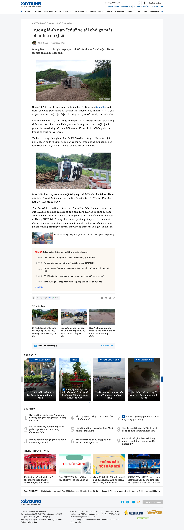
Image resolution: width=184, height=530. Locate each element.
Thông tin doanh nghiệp (37, 451)
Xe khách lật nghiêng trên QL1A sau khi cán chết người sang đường (84, 234)
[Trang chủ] (22, 11)
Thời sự (28, 11)
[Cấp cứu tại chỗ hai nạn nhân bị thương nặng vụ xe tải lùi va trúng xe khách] (74, 317)
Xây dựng (37, 11)
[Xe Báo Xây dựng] (155, 512)
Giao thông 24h (64, 23)
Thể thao (109, 11)
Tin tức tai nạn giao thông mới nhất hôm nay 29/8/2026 (69, 263)
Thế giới (130, 11)
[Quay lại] (33, 297)
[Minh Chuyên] (34, 43)
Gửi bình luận (107, 346)
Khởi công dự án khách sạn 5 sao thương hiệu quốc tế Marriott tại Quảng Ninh (38, 480)
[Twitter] (106, 298)
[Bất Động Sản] (133, 512)
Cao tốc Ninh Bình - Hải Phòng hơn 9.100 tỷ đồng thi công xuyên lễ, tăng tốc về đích (47, 418)
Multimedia (154, 11)
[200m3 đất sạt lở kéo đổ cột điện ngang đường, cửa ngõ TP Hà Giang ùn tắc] (45, 317)
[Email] (110, 298)
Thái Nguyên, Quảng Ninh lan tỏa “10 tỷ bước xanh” (94, 417)
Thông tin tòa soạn (153, 502)
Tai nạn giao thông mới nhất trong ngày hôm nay (65, 252)
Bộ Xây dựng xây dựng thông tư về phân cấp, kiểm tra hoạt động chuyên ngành (46, 429)
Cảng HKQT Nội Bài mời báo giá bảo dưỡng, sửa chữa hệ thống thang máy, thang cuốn (109, 480)
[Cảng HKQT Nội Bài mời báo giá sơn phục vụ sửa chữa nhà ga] (75, 464)
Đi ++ (138, 11)
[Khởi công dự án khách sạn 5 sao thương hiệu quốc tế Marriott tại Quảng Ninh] (40, 464)
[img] (73, 80)
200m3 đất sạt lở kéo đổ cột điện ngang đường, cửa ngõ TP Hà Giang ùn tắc (44, 332)
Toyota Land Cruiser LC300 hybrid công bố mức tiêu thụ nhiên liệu (139, 429)
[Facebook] (102, 298)
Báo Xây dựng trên (43, 298)
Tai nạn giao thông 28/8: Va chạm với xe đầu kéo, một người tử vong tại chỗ (76, 269)
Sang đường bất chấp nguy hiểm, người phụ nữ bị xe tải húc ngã (73, 282)
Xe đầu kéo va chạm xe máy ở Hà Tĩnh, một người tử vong (109, 395)
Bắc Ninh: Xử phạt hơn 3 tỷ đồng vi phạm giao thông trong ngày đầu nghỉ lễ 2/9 (139, 441)
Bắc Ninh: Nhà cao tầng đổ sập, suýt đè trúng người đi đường (143, 395)
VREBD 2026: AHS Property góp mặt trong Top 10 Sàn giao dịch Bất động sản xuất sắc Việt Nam (144, 480)
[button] (162, 379)
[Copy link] (114, 298)
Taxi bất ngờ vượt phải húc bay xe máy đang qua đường (69, 257)
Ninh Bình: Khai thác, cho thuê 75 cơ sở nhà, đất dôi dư (94, 429)
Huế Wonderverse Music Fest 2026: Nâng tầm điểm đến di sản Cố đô (69, 491)
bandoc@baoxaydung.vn (85, 517)
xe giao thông (113, 6)
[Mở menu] (162, 11)
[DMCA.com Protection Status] (143, 518)
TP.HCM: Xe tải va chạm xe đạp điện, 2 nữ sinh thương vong (40, 395)
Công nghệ (119, 11)
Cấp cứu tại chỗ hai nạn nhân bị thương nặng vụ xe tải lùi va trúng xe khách (73, 332)
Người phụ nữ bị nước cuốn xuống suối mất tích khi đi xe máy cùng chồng (102, 332)
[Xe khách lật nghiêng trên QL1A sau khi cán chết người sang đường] (42, 238)
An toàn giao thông (141, 6)
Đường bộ (100, 107)
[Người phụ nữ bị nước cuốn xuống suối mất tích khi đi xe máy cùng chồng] (102, 317)
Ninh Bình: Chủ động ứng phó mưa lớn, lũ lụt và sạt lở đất (93, 441)
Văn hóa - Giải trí (96, 11)
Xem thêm (39, 287)
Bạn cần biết (30, 491)
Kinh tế (58, 11)
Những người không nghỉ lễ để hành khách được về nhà (47, 441)
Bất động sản (126, 6)
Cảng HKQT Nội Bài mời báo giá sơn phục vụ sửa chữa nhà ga (75, 478)
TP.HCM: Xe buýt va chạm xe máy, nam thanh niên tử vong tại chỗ (74, 276)
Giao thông (48, 11)
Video (144, 11)
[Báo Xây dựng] (31, 4)
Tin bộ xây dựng (157, 6)
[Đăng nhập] (144, 3)
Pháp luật (67, 11)
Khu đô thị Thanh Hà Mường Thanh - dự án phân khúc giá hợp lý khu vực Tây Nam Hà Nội (138, 491)
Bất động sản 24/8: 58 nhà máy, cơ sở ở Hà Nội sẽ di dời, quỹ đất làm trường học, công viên (74, 393)
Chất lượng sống (80, 11)
